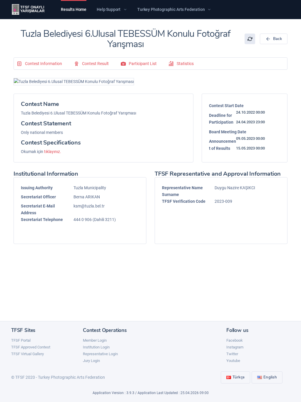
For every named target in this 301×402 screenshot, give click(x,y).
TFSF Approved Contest (30, 347)
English (270, 377)
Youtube (233, 360)
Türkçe (239, 377)
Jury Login (91, 360)
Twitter (232, 354)
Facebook (234, 340)
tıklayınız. (52, 151)
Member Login (95, 340)
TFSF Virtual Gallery (27, 354)
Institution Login (96, 347)
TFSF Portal (21, 340)
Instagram (234, 347)
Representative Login (100, 354)
